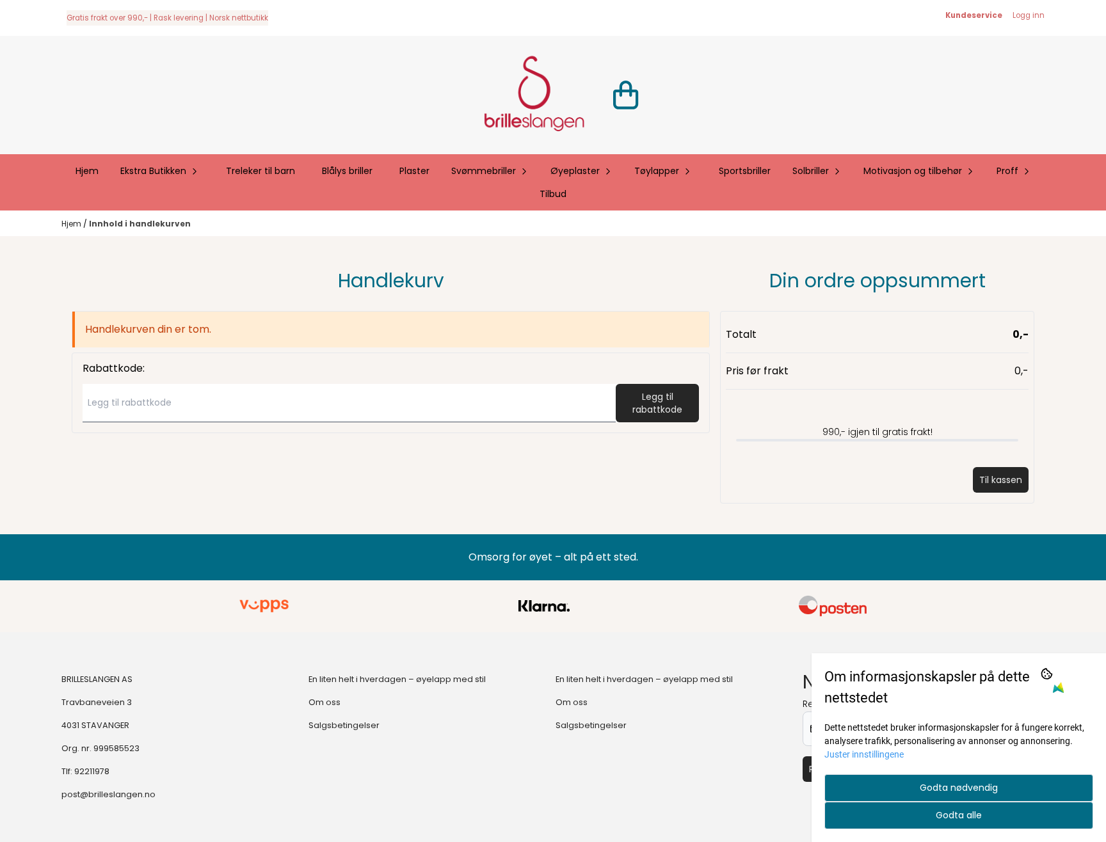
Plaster (414, 170)
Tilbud (553, 193)
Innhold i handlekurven (140, 223)
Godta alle (959, 815)
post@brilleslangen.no (108, 794)
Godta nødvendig (959, 787)
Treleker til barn (260, 170)
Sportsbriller (745, 170)
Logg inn (1029, 15)
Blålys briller (347, 170)
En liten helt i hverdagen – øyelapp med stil (397, 679)
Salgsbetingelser (344, 725)
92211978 (91, 771)
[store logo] (534, 95)
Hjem (72, 223)
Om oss (325, 702)
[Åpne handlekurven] (625, 95)
